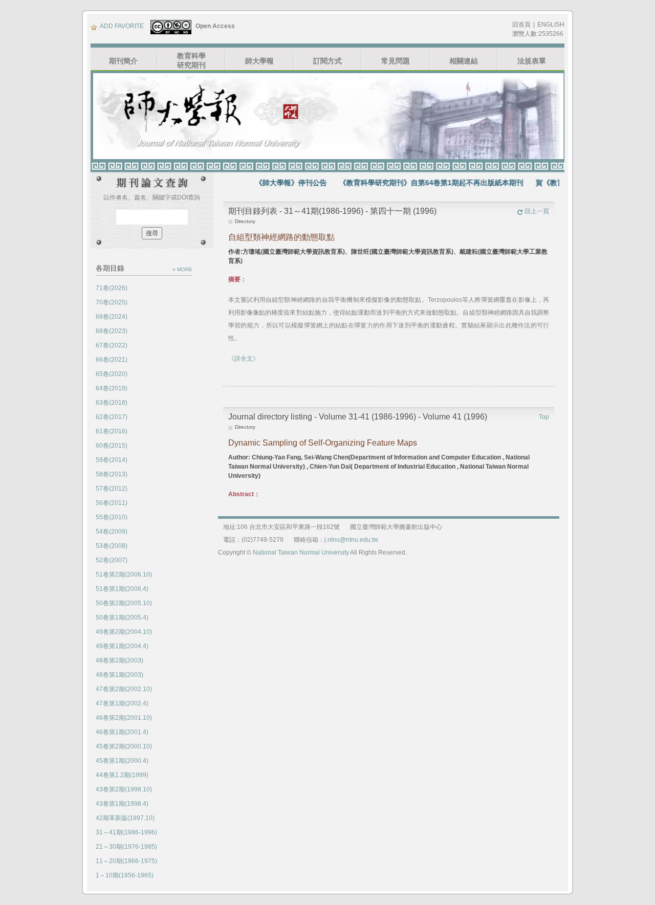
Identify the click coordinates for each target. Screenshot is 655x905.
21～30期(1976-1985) (126, 846)
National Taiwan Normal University (301, 552)
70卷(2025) (111, 302)
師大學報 (259, 61)
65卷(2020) (111, 374)
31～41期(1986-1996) (126, 832)
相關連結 (463, 61)
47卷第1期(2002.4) (122, 703)
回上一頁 (537, 211)
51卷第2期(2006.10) (124, 574)
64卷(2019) (111, 388)
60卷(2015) (111, 445)
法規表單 (531, 61)
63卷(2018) (111, 402)
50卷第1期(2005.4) (122, 617)
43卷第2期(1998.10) (124, 789)
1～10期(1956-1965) (125, 875)
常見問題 (395, 61)
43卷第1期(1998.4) (122, 803)
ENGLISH (550, 24)
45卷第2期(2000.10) (124, 746)
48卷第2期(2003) (119, 660)
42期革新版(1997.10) (125, 818)
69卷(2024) (111, 316)
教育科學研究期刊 (191, 60)
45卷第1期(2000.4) (122, 760)
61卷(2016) (111, 431)
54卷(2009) (111, 531)
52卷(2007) (111, 560)
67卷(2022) (111, 345)
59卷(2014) (111, 459)
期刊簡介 (123, 61)
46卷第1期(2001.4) (122, 732)
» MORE (182, 269)
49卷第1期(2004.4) (122, 646)
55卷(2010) (111, 517)
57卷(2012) (111, 488)
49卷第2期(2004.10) (124, 631)
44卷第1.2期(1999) (122, 775)
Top (544, 417)
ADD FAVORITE (122, 26)
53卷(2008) (111, 545)
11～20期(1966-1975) (126, 861)
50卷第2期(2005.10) (124, 603)
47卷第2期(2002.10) (124, 689)
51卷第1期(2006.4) (122, 588)
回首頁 (521, 24)
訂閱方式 (327, 61)
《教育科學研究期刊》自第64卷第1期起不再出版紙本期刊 (417, 183)
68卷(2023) (111, 331)
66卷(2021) (111, 359)
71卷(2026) (111, 288)
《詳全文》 (243, 358)
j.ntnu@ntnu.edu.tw (351, 539)
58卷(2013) (111, 474)
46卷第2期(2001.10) (124, 717)
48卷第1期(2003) (119, 674)
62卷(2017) (111, 417)
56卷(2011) (111, 502)
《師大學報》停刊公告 (277, 183)
